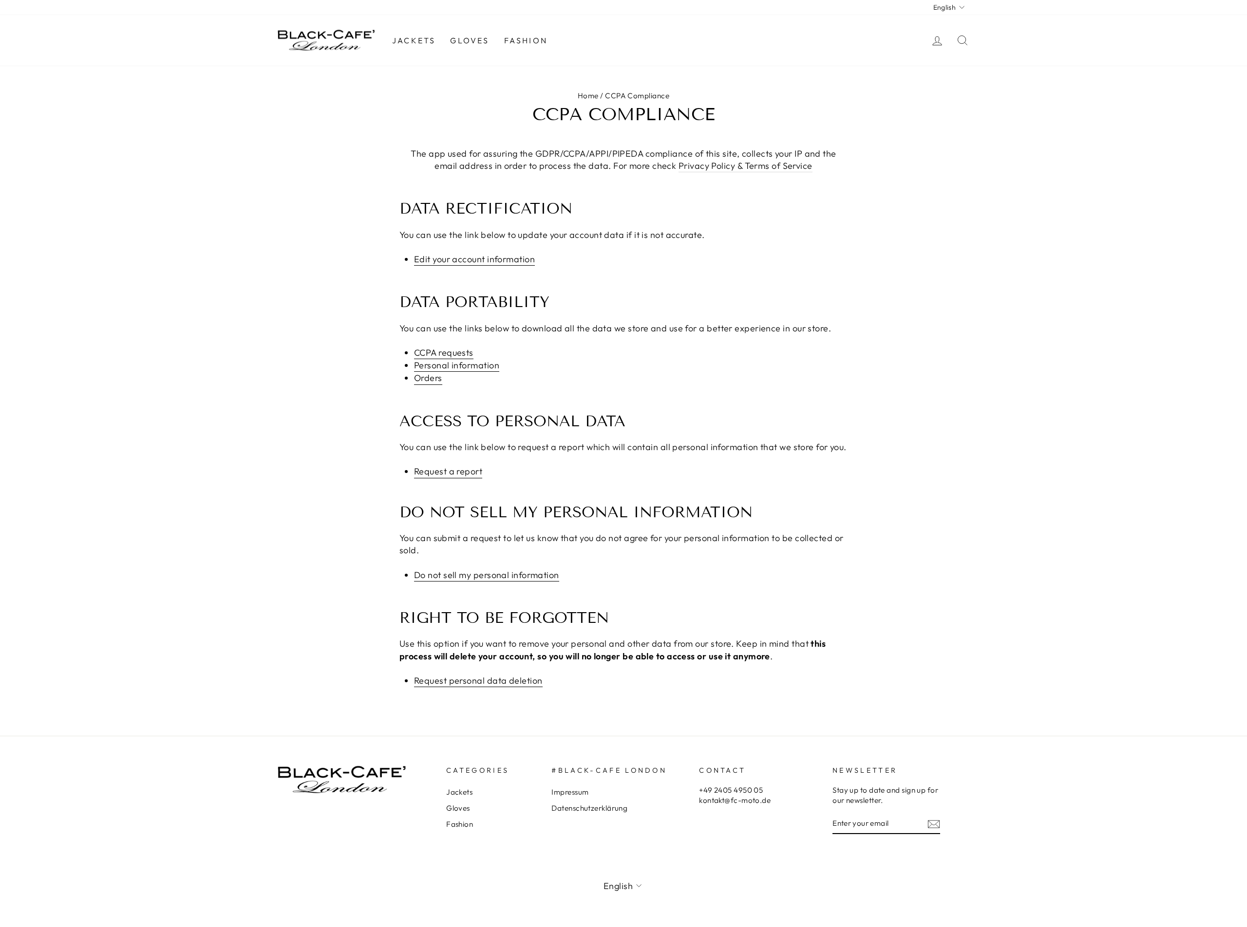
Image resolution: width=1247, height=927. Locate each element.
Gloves (469, 40)
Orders (428, 377)
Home (588, 95)
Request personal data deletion (478, 680)
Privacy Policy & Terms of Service (745, 165)
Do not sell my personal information (486, 575)
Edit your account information (474, 259)
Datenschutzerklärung (589, 808)
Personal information (456, 365)
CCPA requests (443, 352)
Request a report (448, 471)
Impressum (569, 792)
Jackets (413, 40)
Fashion (526, 40)
